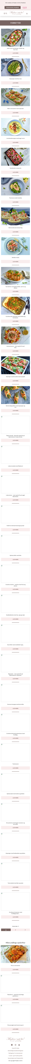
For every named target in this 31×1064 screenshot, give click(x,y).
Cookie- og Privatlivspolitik (15, 1055)
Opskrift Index (15, 1048)
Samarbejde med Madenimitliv (15, 1058)
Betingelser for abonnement (15, 1053)
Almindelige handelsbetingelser (15, 1050)
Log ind (24, 7)
